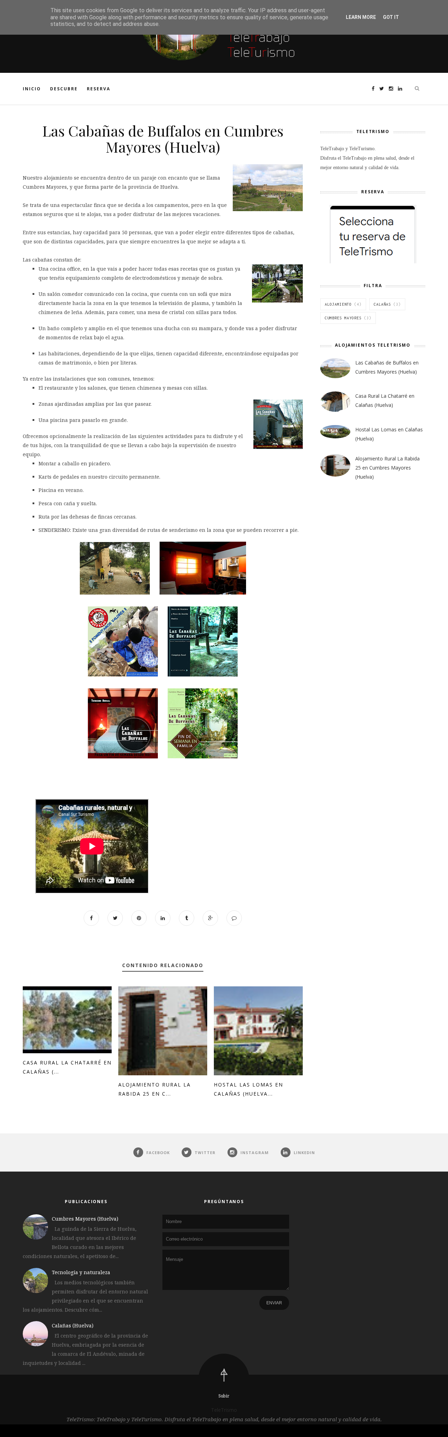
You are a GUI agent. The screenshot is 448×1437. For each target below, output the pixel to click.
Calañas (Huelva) (72, 1325)
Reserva (98, 89)
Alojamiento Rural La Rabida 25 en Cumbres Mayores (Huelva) (387, 467)
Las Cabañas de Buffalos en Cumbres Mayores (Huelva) (387, 367)
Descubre (64, 89)
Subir (223, 1396)
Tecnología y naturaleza (81, 1272)
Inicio (32, 89)
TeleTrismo (224, 1410)
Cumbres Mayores (343, 318)
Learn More (361, 17)
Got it (391, 17)
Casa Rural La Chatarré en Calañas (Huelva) (384, 400)
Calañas (382, 304)
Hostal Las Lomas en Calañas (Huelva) (389, 434)
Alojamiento (338, 304)
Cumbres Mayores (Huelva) (85, 1218)
